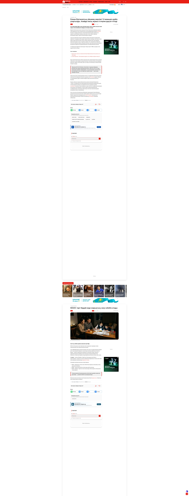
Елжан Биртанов (81, 117)
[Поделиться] (187, 494)
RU (125, 1)
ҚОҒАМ (91, 1)
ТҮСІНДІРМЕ (95, 1)
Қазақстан (88, 119)
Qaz (95, 24)
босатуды (92, 77)
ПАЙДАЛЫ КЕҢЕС (101, 1)
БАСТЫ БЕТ (81, 1)
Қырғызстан (94, 377)
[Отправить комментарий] (100, 139)
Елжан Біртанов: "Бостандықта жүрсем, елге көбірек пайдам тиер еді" (86, 56)
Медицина (88, 117)
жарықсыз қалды (85, 360)
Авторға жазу (116, 24)
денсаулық (74, 117)
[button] (122, 4)
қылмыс (93, 119)
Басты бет (64, 7)
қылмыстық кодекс (75, 121)
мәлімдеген (72, 86)
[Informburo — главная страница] (67, 1)
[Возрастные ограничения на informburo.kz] (120, 1)
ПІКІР (109, 1)
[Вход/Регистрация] (124, 1)
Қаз (93, 24)
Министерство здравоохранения (78, 119)
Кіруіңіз (73, 136)
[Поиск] (122, 1)
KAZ (68, 7)
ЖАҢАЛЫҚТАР (86, 1)
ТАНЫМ (106, 1)
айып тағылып (89, 95)
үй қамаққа (91, 96)
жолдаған (99, 31)
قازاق (97, 24)
